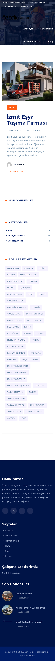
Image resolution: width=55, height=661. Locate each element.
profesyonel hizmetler (17, 366)
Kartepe (27, 333)
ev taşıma (33, 281)
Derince (42, 268)
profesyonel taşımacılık (18, 385)
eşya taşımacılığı (14, 294)
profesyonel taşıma (16, 379)
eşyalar (10, 288)
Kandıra (27, 327)
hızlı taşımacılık (34, 320)
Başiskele (28, 268)
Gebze (30, 294)
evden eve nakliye (15, 281)
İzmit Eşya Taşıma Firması (27, 120)
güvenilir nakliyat (15, 301)
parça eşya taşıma (30, 359)
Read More (16, 171)
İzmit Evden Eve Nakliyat (29, 622)
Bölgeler (24, 54)
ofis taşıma (35, 353)
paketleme (11, 359)
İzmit (23, 418)
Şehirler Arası (45, 54)
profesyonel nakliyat (17, 372)
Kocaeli (40, 333)
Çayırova (11, 418)
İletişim (34, 67)
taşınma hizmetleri (15, 405)
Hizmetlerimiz (10, 6)
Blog (50, 41)
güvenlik (36, 307)
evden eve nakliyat (28, 275)
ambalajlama (13, 268)
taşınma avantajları (16, 399)
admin (20, 164)
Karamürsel (12, 333)
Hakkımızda (26, 6)
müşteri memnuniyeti (16, 340)
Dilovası (11, 275)
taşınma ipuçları (37, 405)
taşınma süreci (14, 412)
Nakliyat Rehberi (16, 235)
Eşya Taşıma (25, 288)
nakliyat (35, 340)
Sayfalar (8, 546)
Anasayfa (28, 28)
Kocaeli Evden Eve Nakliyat (30, 607)
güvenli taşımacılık (34, 314)
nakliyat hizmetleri (16, 353)
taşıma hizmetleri (15, 392)
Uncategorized (15, 240)
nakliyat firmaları (15, 346)
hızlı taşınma (13, 327)
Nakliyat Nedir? (24, 593)
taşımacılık (40, 385)
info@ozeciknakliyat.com (13, 2)
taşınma (32, 392)
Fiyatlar (49, 67)
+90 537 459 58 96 (36, 2)
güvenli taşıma (13, 314)
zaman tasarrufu (34, 412)
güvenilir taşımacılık (16, 307)
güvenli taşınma (14, 320)
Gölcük (42, 294)
